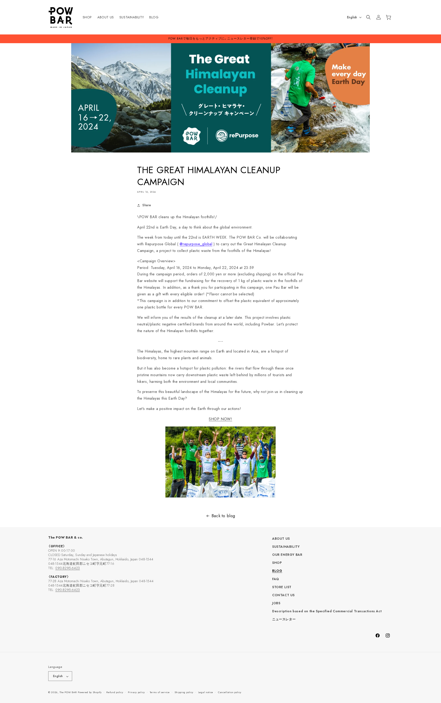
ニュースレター (284, 619)
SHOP (277, 563)
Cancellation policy (229, 692)
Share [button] (146, 205)
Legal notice (205, 692)
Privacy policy (136, 692)
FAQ (275, 579)
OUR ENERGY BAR (287, 554)
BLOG (277, 571)
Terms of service (160, 692)
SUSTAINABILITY (286, 546)
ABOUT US (281, 538)
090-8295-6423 (67, 568)
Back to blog (223, 516)
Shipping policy (184, 692)
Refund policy (114, 692)
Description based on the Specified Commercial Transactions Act (327, 611)
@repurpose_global (196, 244)
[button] (368, 17)
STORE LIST (281, 587)
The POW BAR (68, 692)
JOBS (276, 603)
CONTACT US (283, 595)
